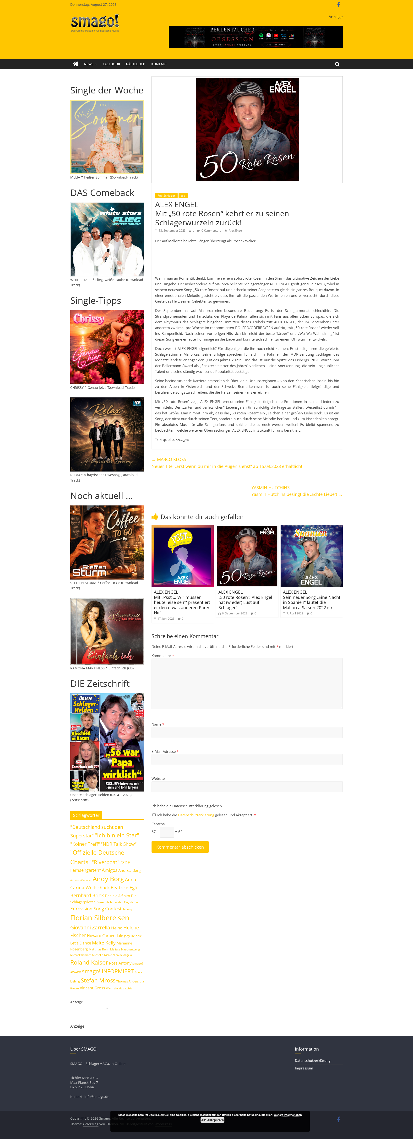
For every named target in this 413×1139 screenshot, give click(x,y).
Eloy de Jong (131, 902)
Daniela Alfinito (117, 895)
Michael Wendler (80, 955)
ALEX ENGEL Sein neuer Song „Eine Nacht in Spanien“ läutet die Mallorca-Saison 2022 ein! (311, 599)
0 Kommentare (211, 230)
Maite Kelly (104, 943)
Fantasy (127, 909)
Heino (116, 928)
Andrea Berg (129, 870)
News (88, 64)
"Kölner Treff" (85, 844)
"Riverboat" (106, 862)
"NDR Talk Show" (119, 844)
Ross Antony (120, 963)
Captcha (158, 823)
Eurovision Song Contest (96, 909)
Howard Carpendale (105, 935)
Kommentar (163, 655)
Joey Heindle (133, 936)
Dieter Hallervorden (110, 902)
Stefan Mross (98, 980)
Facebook (111, 64)
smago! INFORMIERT (108, 971)
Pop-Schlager (166, 196)
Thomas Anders (127, 981)
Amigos (109, 870)
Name (158, 724)
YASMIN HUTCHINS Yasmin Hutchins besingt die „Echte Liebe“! (297, 491)
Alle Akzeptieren (212, 1120)
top (183, 196)
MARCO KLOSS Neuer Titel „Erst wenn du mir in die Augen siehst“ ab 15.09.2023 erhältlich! (227, 462)
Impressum (304, 1068)
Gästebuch (136, 64)
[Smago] (75, 64)
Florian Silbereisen (99, 917)
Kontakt (159, 64)
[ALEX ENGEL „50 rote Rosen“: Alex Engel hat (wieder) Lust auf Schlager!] (247, 528)
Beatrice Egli (124, 887)
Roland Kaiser (89, 962)
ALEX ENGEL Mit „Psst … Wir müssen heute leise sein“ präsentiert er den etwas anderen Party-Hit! (182, 602)
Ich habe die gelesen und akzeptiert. (206, 815)
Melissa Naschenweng (125, 949)
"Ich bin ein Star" (117, 835)
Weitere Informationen (288, 1115)
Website (158, 778)
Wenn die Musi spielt (119, 988)
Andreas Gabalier (81, 880)
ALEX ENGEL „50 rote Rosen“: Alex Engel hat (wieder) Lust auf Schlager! (245, 599)
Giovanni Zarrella (90, 927)
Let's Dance (80, 943)
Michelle (97, 955)
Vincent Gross (92, 988)
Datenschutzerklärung (196, 815)
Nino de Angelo (122, 955)
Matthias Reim (99, 949)
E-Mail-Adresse (165, 751)
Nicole (108, 955)
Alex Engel (236, 230)
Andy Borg (108, 878)
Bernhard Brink (87, 895)
